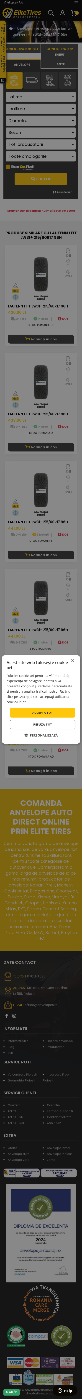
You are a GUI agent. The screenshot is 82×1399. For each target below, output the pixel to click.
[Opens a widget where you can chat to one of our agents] (64, 1391)
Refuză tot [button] (42, 724)
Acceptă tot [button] (42, 712)
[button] (41, 735)
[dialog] (41, 699)
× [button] (72, 660)
